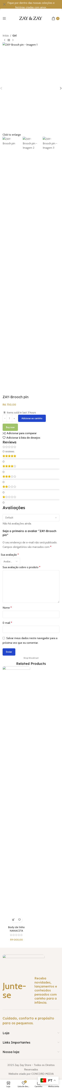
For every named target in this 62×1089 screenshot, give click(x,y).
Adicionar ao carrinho (32, 418)
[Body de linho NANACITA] (16, 795)
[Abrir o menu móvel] (4, 18)
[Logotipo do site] (31, 18)
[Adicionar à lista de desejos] (19, 920)
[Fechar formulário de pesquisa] (4, 4)
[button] (13, 920)
